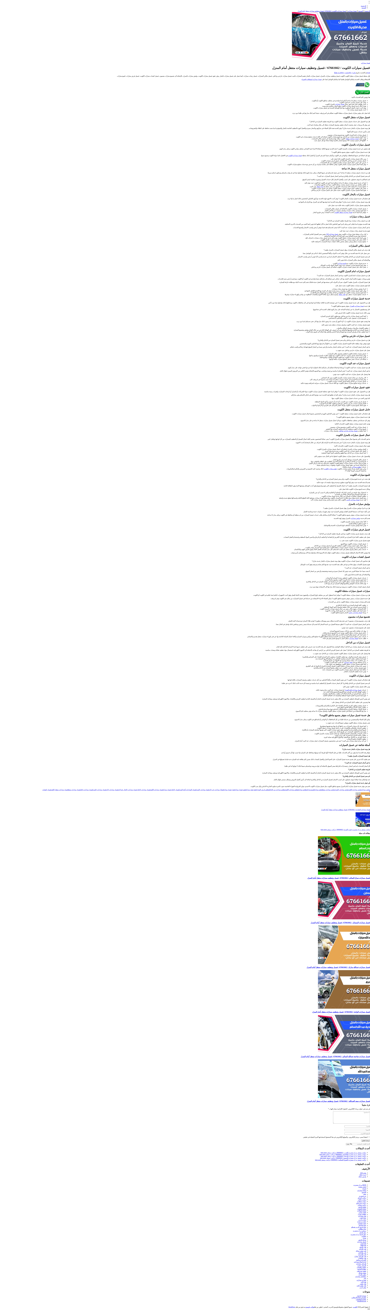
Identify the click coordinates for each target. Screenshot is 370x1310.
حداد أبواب (363, 1218)
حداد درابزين (362, 1220)
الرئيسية (363, 6)
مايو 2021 (363, 1173)
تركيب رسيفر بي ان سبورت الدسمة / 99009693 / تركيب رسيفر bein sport (343, 1158)
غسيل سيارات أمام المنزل (353, 690)
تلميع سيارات (342, 263)
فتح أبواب (363, 1243)
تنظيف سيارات (356, 467)
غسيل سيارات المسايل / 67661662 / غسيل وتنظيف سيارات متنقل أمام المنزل (340, 923)
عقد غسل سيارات (251, 790)
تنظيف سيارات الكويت (292, 790)
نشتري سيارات (361, 1280)
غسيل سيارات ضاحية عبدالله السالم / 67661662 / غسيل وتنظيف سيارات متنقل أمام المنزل (335, 1056)
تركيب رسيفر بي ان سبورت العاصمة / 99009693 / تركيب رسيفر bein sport (343, 1154)
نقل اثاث (363, 1282)
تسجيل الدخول (361, 1296)
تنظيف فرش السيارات (263, 790)
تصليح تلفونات (361, 1209)
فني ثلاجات (362, 1249)
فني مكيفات (362, 1258)
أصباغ (364, 1188)
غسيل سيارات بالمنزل (357, 306)
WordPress (291, 1307)
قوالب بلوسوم (309, 1307)
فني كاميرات (362, 1254)
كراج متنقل (320, 186)
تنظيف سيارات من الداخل (277, 790)
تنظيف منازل (362, 1214)
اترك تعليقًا (337, 73)
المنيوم (364, 1192)
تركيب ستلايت (361, 1201)
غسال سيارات (353, 638)
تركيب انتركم (362, 1198)
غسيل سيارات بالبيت (353, 500)
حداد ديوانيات (362, 1223)
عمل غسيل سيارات (229, 790)
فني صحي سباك (361, 1251)
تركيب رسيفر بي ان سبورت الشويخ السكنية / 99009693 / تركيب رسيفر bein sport (340, 1160)
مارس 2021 (362, 1176)
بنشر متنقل (342, 294)
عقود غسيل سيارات (240, 790)
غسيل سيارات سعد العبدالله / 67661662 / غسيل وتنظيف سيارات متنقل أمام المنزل (338, 1101)
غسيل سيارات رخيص (355, 612)
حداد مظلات (362, 1229)
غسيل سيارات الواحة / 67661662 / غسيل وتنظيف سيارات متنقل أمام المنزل (341, 1012)
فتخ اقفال (363, 1245)
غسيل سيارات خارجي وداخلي (348, 431)
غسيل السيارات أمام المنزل (187, 790)
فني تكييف (362, 1247)
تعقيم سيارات (318, 790)
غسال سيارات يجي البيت (216, 790)
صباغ (364, 1238)
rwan (368, 73)
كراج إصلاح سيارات (360, 1262)
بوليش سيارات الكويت (355, 790)
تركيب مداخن (362, 1205)
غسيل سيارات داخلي (86, 790)
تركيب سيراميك (361, 1203)
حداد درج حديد (361, 1221)
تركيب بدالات (362, 1199)
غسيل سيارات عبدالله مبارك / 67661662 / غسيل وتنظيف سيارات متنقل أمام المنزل (338, 967)
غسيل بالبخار (175, 790)
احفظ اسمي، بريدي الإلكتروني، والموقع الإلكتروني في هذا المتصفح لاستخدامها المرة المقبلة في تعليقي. (335, 1137)
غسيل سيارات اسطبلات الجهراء (312, 79)
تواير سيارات (362, 1216)
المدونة (364, 8)
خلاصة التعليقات (361, 1299)
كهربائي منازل (361, 1265)
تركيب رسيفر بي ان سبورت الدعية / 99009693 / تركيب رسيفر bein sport (343, 1156)
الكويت (355, 1307)
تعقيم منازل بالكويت (330, 469)
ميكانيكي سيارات (360, 1276)
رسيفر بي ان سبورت (359, 1231)
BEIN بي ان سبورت (359, 1185)
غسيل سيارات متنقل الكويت (343, 212)
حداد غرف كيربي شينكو (358, 1227)
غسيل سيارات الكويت (295, 155)
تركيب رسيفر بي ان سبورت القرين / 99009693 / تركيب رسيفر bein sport (343, 1152)
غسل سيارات (348, 662)
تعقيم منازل (362, 1212)
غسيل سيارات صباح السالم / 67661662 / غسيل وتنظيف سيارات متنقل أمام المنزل (338, 878)
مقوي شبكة (362, 1273)
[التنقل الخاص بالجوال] (369, 1)
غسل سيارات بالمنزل (202, 790)
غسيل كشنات (46, 790)
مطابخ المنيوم (361, 1269)
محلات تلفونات (361, 1267)
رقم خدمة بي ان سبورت (358, 1234)
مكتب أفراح (362, 1275)
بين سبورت (362, 1196)
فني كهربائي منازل (360, 1256)
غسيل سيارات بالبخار (143, 790)
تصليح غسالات (361, 1210)
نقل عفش (363, 1284)
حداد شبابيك (362, 1225)
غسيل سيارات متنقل (352, 138)
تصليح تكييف (362, 1207)
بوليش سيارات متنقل (328, 790)
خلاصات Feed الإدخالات (359, 1297)
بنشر (364, 1194)
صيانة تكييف (362, 1240)
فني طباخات (362, 1253)
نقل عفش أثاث (361, 1285)
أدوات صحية (362, 1187)
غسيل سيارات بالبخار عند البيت (127, 790)
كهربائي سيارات (361, 1264)
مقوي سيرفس (361, 1271)
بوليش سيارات (355, 518)
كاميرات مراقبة (361, 1260)
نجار (365, 1278)
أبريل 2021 (362, 1175)
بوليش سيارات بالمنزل (342, 790)
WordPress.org (361, 1301)
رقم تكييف (362, 1232)
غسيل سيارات (365, 63)
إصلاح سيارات (361, 1190)
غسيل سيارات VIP (332, 234)
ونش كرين (362, 1287)
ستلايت (364, 1236)
